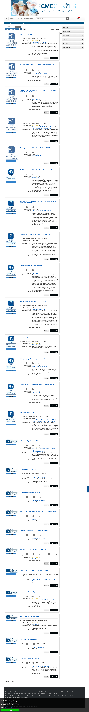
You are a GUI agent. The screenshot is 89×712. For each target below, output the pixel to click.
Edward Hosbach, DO (37, 128)
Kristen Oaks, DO (48, 579)
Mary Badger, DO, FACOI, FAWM (39, 73)
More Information (8, 707)
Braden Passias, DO (51, 421)
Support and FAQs (26, 23)
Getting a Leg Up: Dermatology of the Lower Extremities (35, 359)
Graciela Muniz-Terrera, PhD (47, 599)
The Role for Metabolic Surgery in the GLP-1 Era (33, 549)
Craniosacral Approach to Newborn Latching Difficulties (35, 234)
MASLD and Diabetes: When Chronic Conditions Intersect (36, 170)
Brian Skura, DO (41, 421)
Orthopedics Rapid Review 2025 (29, 441)
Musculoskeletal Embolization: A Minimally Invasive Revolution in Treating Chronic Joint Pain (38, 202)
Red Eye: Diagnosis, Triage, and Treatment (31, 337)
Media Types (20, 18)
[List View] (24, 29)
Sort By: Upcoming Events (12, 29)
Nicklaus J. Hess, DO (36, 155)
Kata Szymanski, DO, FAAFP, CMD (39, 42)
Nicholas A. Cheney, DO (37, 420)
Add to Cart (54, 58)
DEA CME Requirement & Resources (43, 23)
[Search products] (67, 18)
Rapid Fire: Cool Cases (26, 119)
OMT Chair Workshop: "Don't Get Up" (30, 616)
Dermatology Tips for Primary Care (29, 469)
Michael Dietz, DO (51, 127)
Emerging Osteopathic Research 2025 (30, 492)
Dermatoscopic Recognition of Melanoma (31, 266)
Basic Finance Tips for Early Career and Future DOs (34, 570)
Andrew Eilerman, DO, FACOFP (39, 127)
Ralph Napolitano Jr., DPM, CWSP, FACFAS (43, 449)
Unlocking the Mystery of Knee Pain (29, 658)
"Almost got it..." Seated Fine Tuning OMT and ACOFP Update (37, 148)
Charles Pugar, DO (36, 392)
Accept (10, 710)
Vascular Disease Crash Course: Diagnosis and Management (37, 385)
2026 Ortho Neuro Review (27, 412)
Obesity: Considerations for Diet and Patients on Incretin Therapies (38, 511)
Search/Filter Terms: (9, 26)
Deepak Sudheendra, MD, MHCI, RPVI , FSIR (42, 210)
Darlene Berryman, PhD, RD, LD (39, 500)
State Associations (28, 18)
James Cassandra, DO (49, 420)
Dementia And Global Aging (27, 592)
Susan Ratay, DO (36, 519)
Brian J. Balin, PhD (36, 599)
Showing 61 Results (54, 29)
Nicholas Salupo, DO (47, 128)
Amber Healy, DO (36, 177)
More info (46, 57)
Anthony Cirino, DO (36, 344)
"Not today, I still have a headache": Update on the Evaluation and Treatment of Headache (38, 91)
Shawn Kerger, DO (36, 624)
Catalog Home (10, 23)
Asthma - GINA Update (26, 34)
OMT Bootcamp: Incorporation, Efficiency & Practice (34, 301)
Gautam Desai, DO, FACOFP (38, 538)
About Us (80, 23)
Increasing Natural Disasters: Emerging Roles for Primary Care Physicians (37, 65)
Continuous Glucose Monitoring (28, 639)
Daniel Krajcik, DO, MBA (37, 579)
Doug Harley (35, 242)
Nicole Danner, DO (36, 99)
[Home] (6, 18)
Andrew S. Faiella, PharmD (38, 647)
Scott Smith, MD (35, 448)
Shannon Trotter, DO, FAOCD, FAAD (40, 366)
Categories (12, 18)
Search (18, 23)
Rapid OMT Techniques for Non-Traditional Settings (34, 530)
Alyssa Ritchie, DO (36, 559)
